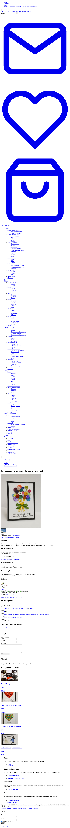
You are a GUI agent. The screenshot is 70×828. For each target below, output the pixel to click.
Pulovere (13, 373)
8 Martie (13, 339)
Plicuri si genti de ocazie (17, 250)
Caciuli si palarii (12, 270)
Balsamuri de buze (16, 333)
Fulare (12, 261)
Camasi (13, 378)
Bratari (13, 284)
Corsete (13, 382)
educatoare (22, 614)
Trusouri (10, 433)
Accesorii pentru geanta (17, 265)
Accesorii (6, 228)
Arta (5, 279)
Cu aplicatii (14, 401)
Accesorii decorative (16, 231)
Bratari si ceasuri (12, 282)
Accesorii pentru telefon (17, 267)
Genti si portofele (12, 247)
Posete (12, 253)
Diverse (13, 291)
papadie (37, 614)
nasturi (47, 614)
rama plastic (20, 617)
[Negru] (5, 611)
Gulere (13, 262)
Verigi (12, 307)
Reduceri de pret (12, 453)
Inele (9, 293)
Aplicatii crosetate (16, 233)
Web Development (32, 808)
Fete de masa (14, 361)
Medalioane (14, 313)
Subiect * (3, 640)
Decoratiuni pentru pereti (17, 350)
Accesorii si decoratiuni (14, 349)
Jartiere (13, 426)
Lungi (12, 319)
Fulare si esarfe (12, 258)
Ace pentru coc (15, 236)
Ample (13, 395)
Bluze (12, 375)
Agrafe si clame (15, 237)
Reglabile (13, 295)
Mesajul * (3, 643)
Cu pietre (13, 290)
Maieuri (13, 379)
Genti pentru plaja (16, 248)
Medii (12, 318)
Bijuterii (6, 281)
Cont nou (6, 3)
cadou (5, 614)
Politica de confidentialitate (19, 808)
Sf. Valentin (14, 341)
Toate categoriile (8, 436)
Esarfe (12, 259)
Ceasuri (13, 285)
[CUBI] (4, 588)
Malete (13, 381)
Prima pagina (7, 460)
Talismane (13, 315)
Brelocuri (10, 264)
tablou (33, 614)
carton (5, 617)
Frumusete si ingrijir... (13, 329)
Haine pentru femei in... (14, 386)
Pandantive (10, 308)
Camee (13, 288)
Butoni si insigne (12, 242)
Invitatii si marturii (12, 430)
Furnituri (6, 435)
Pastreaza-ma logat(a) (8, 821)
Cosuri (13, 353)
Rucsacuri (13, 254)
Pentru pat (13, 364)
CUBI (5, 461)
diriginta (28, 614)
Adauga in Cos (15, 535)
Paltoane (13, 390)
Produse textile (11, 359)
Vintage (10, 447)
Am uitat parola (5, 826)
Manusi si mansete (12, 276)
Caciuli (13, 273)
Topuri (9, 372)
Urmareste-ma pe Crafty (16, 597)
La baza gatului (15, 321)
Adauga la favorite (14, 537)
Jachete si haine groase (14, 387)
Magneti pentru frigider (17, 356)
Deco (5, 627)
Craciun (13, 338)
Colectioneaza (5, 537)
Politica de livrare (5, 559)
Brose (9, 287)
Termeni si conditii (6, 808)
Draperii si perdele (16, 362)
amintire (10, 614)
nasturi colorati (12, 617)
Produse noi (11, 452)
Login (5, 2)
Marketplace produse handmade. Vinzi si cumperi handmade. (20, 6)
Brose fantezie (15, 244)
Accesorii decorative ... (14, 230)
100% (10, 594)
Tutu (12, 399)
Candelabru (14, 301)
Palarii (12, 275)
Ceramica (10, 369)
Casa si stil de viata (9, 327)
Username (3, 814)
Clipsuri (13, 302)
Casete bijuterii (15, 352)
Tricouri (13, 376)
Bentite (13, 239)
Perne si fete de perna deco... (18, 366)
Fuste (9, 393)
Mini (12, 407)
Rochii (9, 403)
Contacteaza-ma (5, 597)
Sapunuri (13, 330)
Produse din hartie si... (13, 342)
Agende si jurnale (15, 344)
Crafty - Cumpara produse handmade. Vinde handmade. (16, 11)
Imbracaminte (7, 370)
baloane (42, 614)
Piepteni (13, 241)
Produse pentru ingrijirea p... (18, 332)
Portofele (13, 251)
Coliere (9, 316)
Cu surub (13, 304)
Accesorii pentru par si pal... (18, 424)
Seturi (9, 325)
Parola (2, 818)
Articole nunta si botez (10, 413)
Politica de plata (15, 559)
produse (6, 463)
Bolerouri (13, 389)
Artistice (13, 310)
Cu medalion (14, 322)
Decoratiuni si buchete (14, 429)
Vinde (5, 5)
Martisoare (10, 278)
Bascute (13, 271)
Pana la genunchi (15, 398)
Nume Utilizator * (5, 637)
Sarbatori (10, 336)
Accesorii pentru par (13, 234)
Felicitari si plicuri (16, 345)
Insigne (13, 245)
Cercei (9, 299)
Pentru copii (11, 446)
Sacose (13, 256)
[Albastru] (4, 611)
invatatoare (16, 614)
